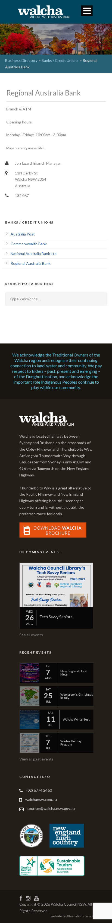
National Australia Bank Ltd (34, 254)
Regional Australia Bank (31, 263)
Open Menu (87, 10)
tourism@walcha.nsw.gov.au (51, 808)
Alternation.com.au (79, 916)
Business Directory (21, 60)
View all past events (36, 759)
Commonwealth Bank (29, 244)
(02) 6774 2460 (39, 790)
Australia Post (23, 234)
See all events (31, 634)
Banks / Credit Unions (60, 60)
